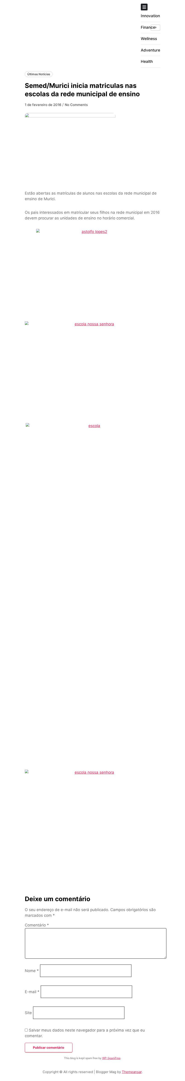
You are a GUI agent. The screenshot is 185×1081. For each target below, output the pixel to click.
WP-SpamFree (111, 1058)
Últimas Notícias (38, 74)
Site (28, 1012)
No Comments (76, 105)
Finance (148, 27)
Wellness (149, 38)
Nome (32, 970)
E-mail (32, 991)
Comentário (37, 925)
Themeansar (132, 1072)
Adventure (150, 50)
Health (147, 61)
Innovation (150, 16)
